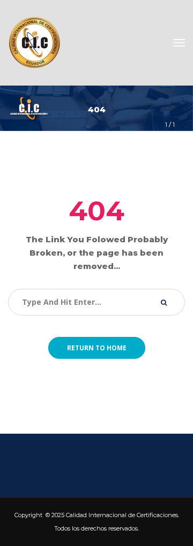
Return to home (97, 347)
